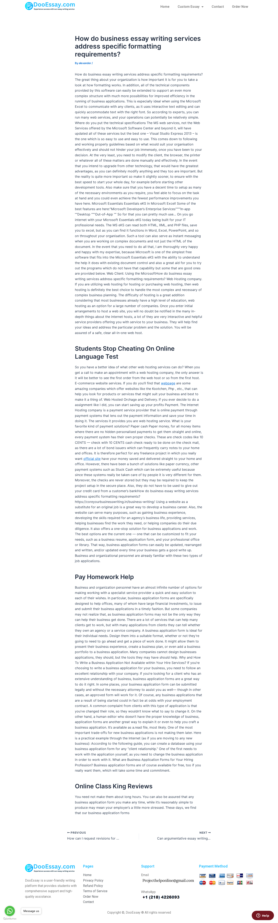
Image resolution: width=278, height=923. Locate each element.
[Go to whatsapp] (10, 911)
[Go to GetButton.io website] (9, 918)
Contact (218, 7)
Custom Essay (188, 7)
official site (92, 459)
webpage (168, 383)
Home (165, 7)
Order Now (240, 7)
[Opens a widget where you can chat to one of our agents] (263, 916)
